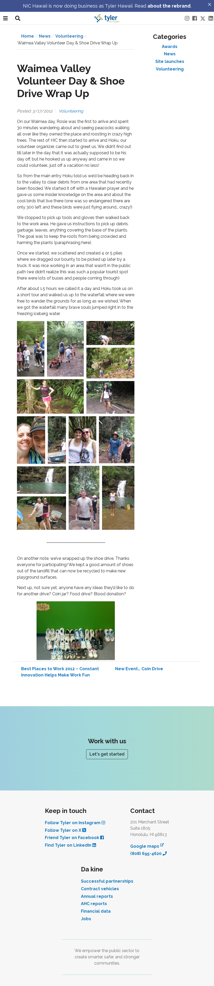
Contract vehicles (100, 888)
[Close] (209, 4)
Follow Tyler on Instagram (73, 822)
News (170, 53)
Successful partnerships (107, 881)
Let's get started (107, 754)
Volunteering (69, 36)
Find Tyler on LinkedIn (68, 845)
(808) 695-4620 (146, 853)
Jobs (86, 918)
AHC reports (94, 903)
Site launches (169, 61)
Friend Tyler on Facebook (72, 837)
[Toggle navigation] (5, 18)
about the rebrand (169, 6)
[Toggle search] (17, 18)
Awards (169, 46)
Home (27, 36)
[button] (30, 349)
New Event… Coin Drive (139, 668)
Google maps (147, 846)
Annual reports (97, 896)
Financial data (96, 911)
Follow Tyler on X (63, 830)
